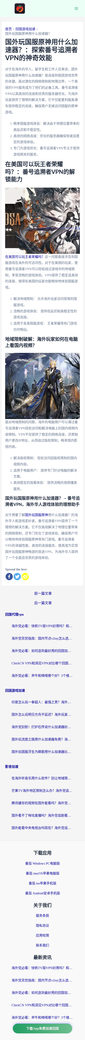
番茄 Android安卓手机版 (42, 893)
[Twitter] (17, 576)
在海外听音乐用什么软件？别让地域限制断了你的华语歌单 (42, 778)
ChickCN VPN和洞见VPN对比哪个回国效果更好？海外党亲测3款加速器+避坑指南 (42, 663)
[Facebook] (9, 576)
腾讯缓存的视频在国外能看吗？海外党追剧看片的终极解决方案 (42, 803)
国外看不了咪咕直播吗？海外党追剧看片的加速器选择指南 (42, 815)
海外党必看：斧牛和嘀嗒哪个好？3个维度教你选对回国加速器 (42, 675)
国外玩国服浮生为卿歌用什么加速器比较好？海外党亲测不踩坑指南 (42, 752)
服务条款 (42, 915)
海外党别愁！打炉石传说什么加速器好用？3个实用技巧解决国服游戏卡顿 (42, 727)
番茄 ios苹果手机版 (42, 883)
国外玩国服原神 (36, 515)
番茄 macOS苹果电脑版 (42, 873)
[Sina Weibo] (25, 576)
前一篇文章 (43, 593)
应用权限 (42, 935)
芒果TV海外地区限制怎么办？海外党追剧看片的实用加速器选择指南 (42, 790)
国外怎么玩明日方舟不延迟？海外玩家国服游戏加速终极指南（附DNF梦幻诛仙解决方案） (42, 714)
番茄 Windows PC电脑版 (42, 863)
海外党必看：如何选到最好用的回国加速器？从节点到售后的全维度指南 (42, 651)
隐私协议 (42, 925)
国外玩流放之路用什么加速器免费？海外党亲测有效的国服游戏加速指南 (42, 739)
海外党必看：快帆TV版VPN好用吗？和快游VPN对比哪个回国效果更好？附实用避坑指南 (42, 626)
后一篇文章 (43, 603)
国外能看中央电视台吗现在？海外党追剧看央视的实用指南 (42, 828)
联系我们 (42, 945)
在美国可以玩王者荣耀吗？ (25, 257)
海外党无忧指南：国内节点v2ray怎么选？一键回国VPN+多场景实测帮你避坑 (42, 638)
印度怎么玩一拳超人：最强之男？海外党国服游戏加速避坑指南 (42, 702)
